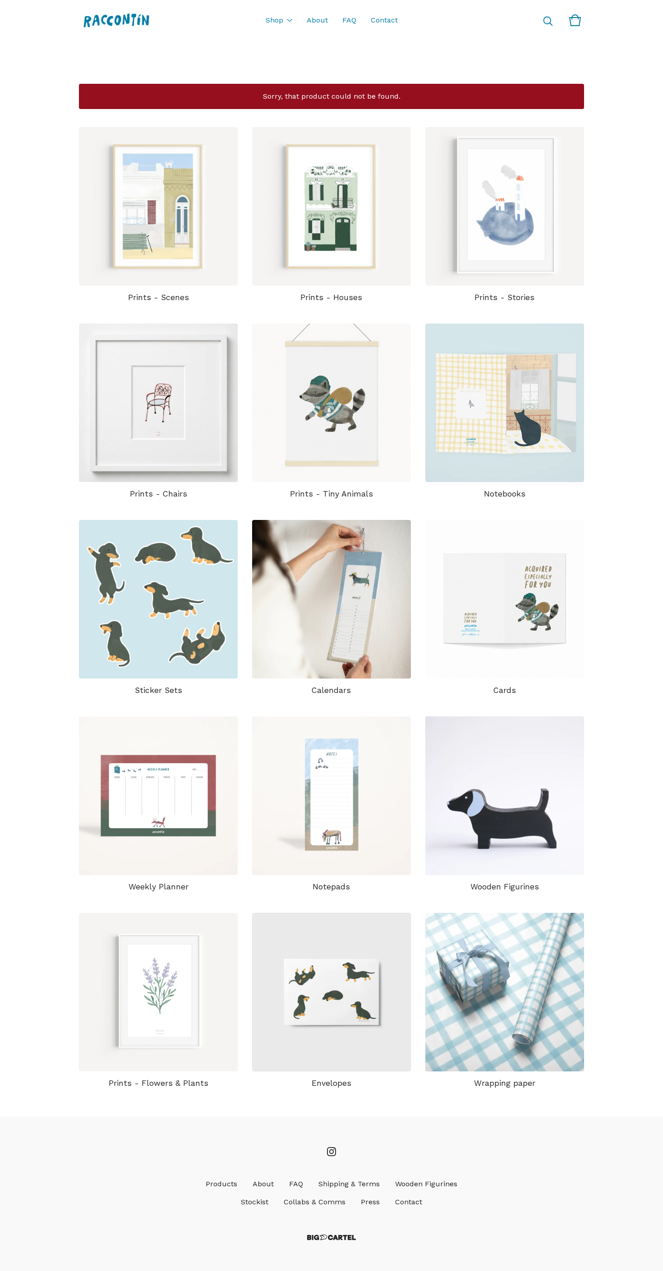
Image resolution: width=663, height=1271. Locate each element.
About (317, 20)
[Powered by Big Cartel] (331, 1237)
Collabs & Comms (314, 1202)
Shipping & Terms (349, 1184)
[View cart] (575, 20)
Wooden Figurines (426, 1184)
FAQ (349, 20)
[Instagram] (331, 1151)
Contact (384, 20)
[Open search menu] (548, 20)
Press (370, 1202)
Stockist (254, 1202)
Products (221, 1184)
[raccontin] (116, 20)
